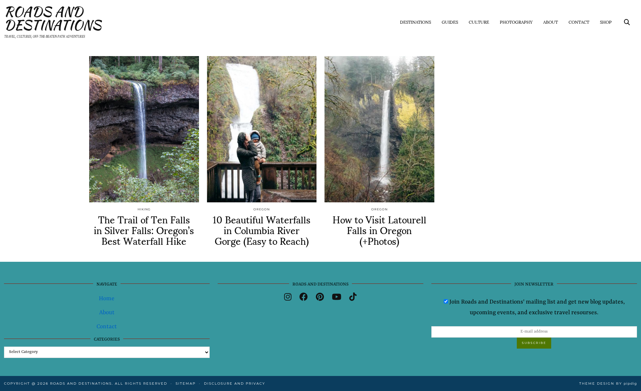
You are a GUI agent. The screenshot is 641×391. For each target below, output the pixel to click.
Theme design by (608, 383)
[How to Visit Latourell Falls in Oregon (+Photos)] (379, 129)
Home (107, 298)
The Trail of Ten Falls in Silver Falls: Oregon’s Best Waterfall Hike (144, 229)
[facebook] (303, 298)
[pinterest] (320, 298)
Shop (606, 21)
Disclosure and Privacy (234, 383)
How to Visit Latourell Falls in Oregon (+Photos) (379, 229)
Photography (516, 21)
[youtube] (336, 298)
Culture (479, 21)
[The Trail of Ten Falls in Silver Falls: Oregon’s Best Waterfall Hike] (144, 129)
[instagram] (287, 298)
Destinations (415, 21)
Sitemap (186, 383)
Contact (579, 21)
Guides (450, 21)
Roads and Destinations (52, 18)
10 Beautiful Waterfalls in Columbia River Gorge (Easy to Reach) (261, 229)
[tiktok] (353, 298)
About (550, 21)
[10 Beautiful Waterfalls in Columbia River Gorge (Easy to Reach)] (262, 129)
